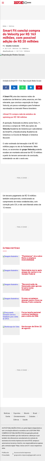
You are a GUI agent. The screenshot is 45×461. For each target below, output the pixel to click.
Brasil (35, 413)
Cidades (32, 416)
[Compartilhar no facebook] (6, 87)
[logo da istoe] (22, 2)
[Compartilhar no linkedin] (14, 87)
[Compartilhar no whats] (22, 87)
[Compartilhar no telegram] (31, 87)
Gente (8, 416)
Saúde (25, 420)
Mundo (26, 413)
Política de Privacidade (6, 454)
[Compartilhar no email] (39, 87)
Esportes (17, 413)
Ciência (16, 420)
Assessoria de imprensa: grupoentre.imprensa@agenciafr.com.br (27, 454)
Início (4, 26)
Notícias (11, 26)
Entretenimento (19, 416)
